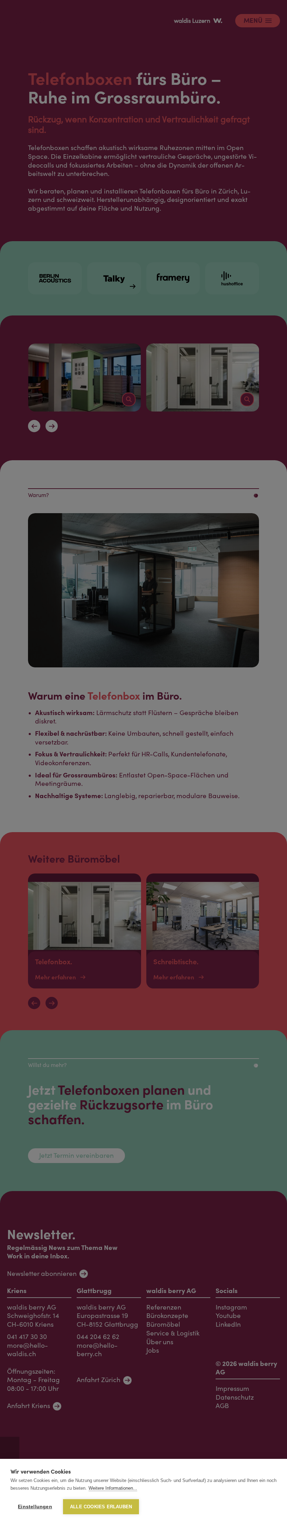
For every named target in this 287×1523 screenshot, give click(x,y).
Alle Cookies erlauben (101, 1506)
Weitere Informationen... (113, 1488)
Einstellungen (35, 1506)
